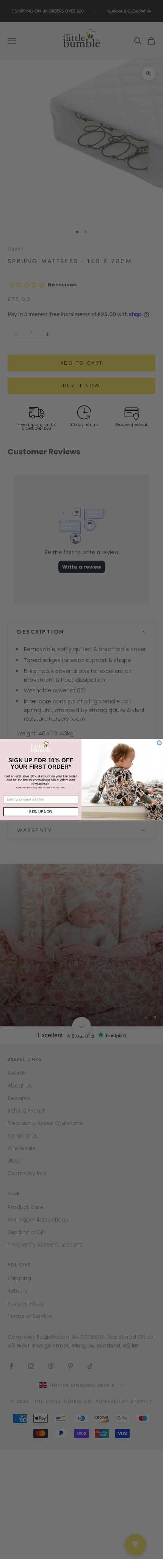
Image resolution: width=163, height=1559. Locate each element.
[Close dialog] (159, 742)
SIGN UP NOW (40, 811)
